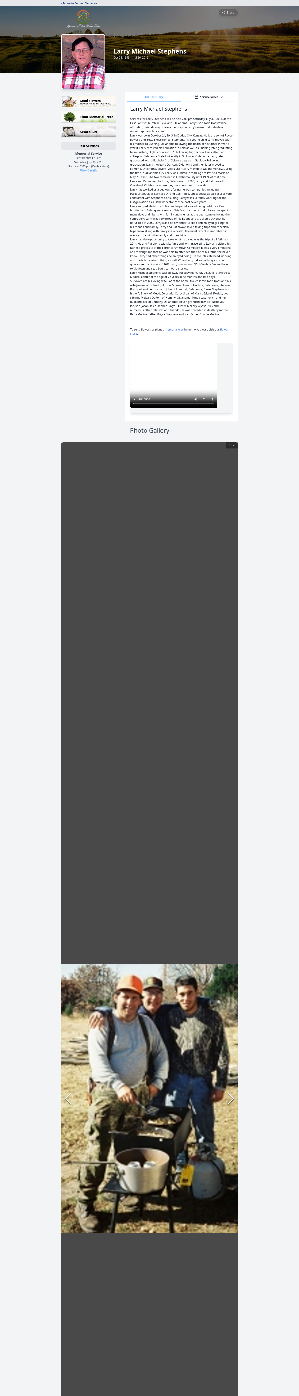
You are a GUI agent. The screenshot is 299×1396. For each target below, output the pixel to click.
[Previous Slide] (68, 1098)
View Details (88, 170)
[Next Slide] (231, 1098)
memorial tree (174, 329)
